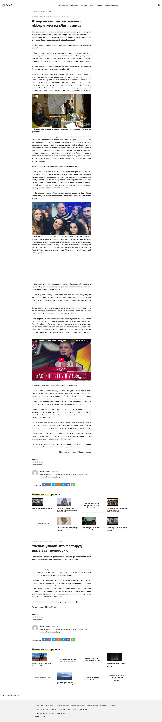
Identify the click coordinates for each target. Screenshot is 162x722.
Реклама (113, 706)
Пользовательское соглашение (97, 706)
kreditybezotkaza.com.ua (56, 713)
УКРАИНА (99, 5)
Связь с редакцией (42, 709)
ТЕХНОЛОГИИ (63, 5)
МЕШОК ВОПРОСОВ (111, 5)
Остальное (54, 709)
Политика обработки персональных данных (70, 706)
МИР (91, 5)
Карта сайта (40, 706)
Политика (83, 709)
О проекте (49, 706)
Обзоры (75, 709)
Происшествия (65, 709)
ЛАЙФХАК (84, 5)
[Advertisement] (61, 268)
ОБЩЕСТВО (74, 5)
